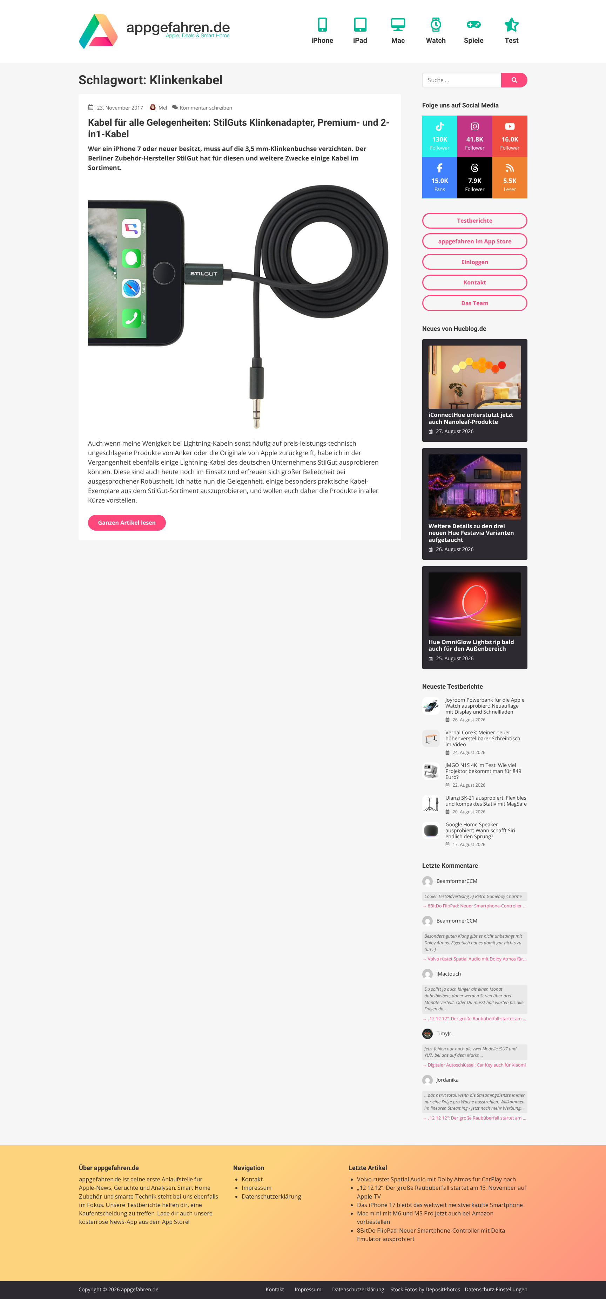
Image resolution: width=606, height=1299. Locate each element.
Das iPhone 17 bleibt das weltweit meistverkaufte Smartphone (440, 1205)
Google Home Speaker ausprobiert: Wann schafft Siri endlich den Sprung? (480, 831)
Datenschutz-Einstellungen (496, 1289)
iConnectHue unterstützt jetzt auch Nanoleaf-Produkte (471, 418)
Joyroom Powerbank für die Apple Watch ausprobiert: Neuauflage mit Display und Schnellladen (484, 706)
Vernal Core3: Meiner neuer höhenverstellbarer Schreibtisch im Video (482, 739)
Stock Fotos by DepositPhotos (425, 1289)
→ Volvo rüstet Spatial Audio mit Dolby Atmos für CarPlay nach (474, 959)
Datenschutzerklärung (271, 1196)
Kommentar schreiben (206, 108)
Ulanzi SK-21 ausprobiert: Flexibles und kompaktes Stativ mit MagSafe (486, 801)
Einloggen (474, 262)
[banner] (154, 31)
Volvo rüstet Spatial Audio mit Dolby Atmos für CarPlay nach (436, 1179)
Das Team (475, 303)
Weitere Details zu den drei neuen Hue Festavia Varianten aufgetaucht (471, 533)
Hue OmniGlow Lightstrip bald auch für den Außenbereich (471, 645)
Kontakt (475, 282)
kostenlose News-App (108, 1222)
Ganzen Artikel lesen (127, 522)
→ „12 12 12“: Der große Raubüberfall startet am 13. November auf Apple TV (474, 1019)
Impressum (256, 1188)
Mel (163, 108)
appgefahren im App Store (475, 241)
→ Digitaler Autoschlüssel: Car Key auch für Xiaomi (474, 1065)
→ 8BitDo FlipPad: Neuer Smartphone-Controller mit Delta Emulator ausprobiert (474, 906)
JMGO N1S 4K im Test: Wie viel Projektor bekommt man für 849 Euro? (483, 771)
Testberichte (474, 220)
